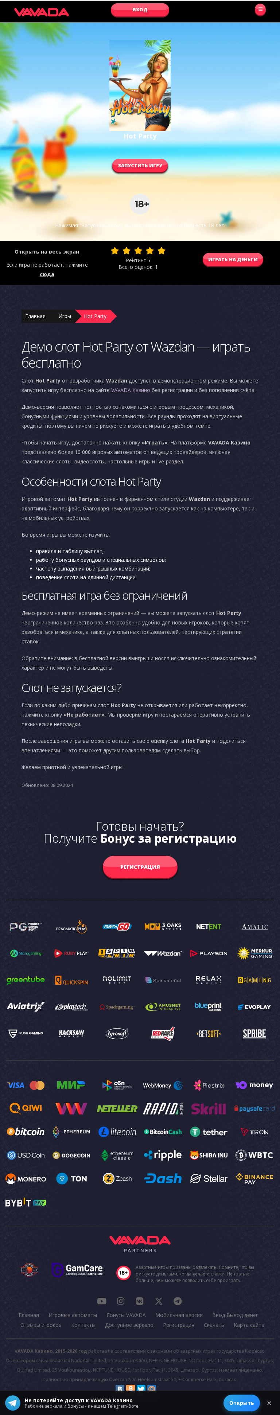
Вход (140, 9)
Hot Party (95, 316)
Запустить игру (140, 165)
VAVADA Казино (130, 390)
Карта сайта (249, 1324)
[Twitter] (141, 1389)
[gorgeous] (162, 250)
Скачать (214, 1324)
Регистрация (140, 866)
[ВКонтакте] (120, 1389)
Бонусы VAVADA (126, 1315)
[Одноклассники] (130, 1389)
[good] (150, 250)
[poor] (126, 250)
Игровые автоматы (72, 1315)
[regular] (138, 250)
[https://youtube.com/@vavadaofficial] (102, 1301)
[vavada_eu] (158, 1301)
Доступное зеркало (129, 1324)
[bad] (115, 250)
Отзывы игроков (41, 1324)
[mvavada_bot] (177, 1301)
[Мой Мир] (151, 1389)
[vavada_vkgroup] (140, 1301)
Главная (35, 316)
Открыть (241, 1402)
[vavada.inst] (121, 1301)
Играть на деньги (233, 259)
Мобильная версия (179, 1315)
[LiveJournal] (162, 1389)
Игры (64, 316)
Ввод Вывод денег (235, 1315)
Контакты (83, 1324)
